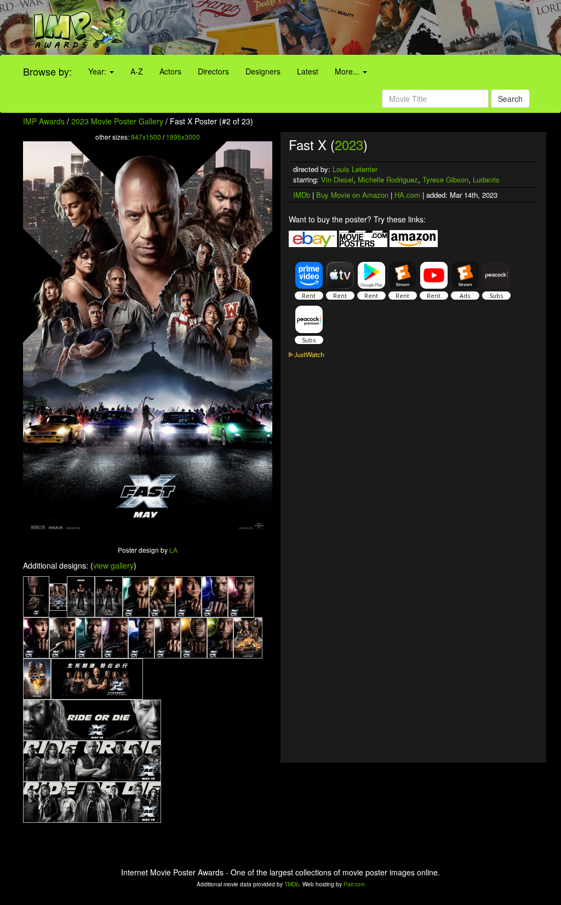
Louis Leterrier (355, 169)
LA (173, 549)
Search (510, 98)
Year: (98, 71)
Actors (170, 71)
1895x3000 (183, 136)
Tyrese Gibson (445, 179)
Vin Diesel (337, 179)
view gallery (113, 565)
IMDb (301, 195)
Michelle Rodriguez (388, 179)
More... (348, 71)
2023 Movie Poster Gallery (117, 121)
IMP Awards (44, 121)
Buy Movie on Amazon (352, 195)
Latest (307, 71)
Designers (262, 71)
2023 (349, 144)
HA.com (407, 195)
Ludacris (486, 179)
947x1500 (146, 136)
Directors (213, 71)
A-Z (136, 71)
